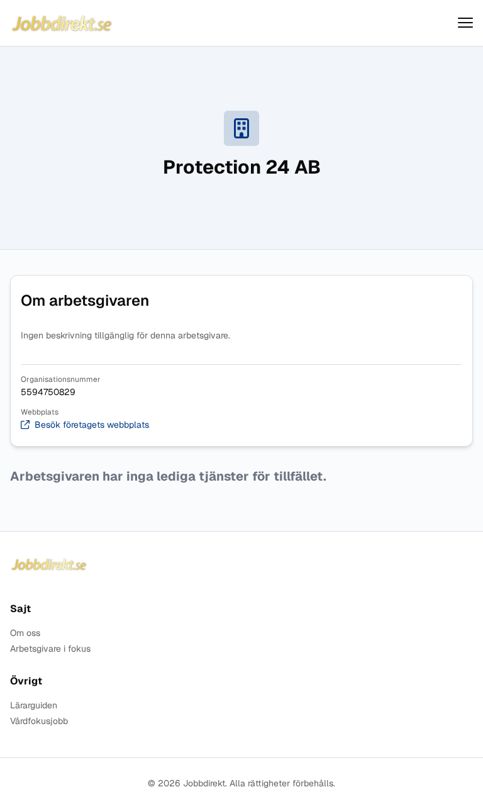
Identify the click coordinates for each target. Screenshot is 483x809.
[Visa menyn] (465, 23)
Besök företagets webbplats (92, 425)
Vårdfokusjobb (39, 721)
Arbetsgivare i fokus (50, 649)
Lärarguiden (33, 705)
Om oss (25, 633)
